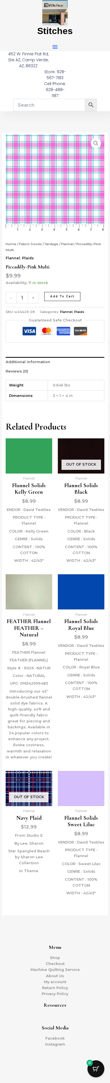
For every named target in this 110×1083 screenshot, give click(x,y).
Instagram (55, 1044)
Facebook (55, 1038)
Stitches (55, 31)
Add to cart (62, 296)
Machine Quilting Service (55, 970)
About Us (55, 976)
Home (11, 244)
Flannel (67, 244)
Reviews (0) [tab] (17, 371)
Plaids (28, 258)
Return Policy (55, 988)
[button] (55, 47)
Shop (55, 958)
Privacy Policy (55, 994)
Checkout (55, 964)
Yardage (51, 244)
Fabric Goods (30, 244)
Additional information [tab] (28, 362)
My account (55, 982)
